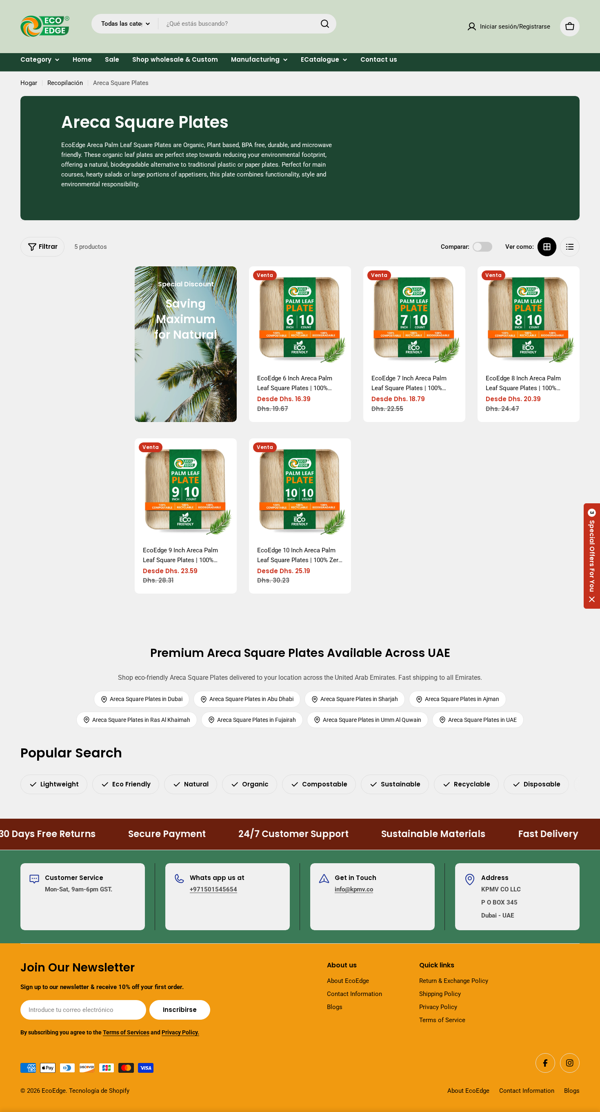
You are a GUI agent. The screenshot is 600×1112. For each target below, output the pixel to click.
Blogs (572, 1090)
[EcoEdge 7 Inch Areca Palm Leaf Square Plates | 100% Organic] (414, 317)
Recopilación (65, 83)
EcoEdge (54, 1090)
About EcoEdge (468, 1090)
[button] (592, 556)
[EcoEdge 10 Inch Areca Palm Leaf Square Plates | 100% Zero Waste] (300, 489)
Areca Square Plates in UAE (482, 720)
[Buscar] (325, 24)
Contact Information (526, 1090)
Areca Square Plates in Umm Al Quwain (372, 720)
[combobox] (213, 23)
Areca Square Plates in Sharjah (359, 699)
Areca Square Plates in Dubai (146, 699)
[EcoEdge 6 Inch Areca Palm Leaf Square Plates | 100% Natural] (300, 317)
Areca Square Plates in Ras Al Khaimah (141, 720)
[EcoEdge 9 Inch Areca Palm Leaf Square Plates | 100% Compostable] (186, 489)
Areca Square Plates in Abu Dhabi (251, 699)
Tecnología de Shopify (99, 1090)
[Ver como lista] (570, 247)
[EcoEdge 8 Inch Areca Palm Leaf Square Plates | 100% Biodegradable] (529, 317)
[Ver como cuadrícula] (547, 247)
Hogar (28, 83)
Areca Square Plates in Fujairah (256, 720)
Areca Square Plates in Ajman (462, 699)
